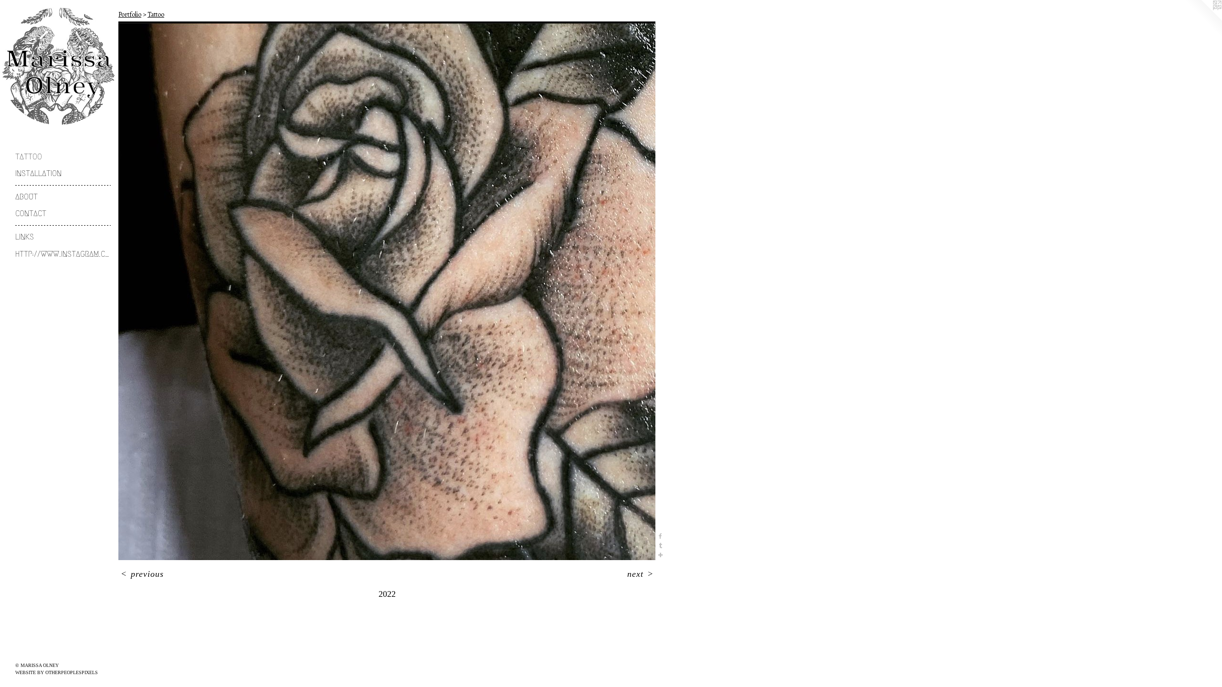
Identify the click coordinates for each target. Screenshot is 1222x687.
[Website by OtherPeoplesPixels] (1203, 19)
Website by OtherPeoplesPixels (56, 672)
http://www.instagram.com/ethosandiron (63, 254)
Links (24, 237)
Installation (38, 173)
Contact (30, 213)
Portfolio (129, 14)
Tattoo (28, 157)
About (26, 197)
